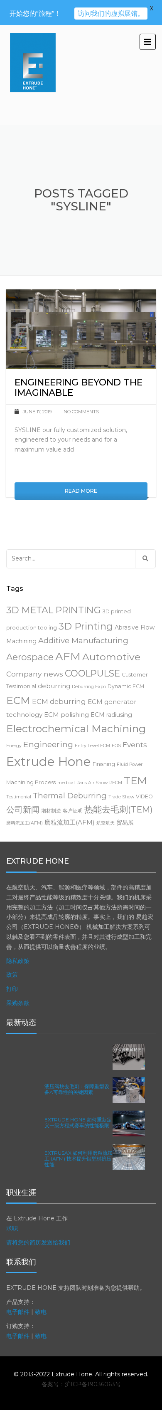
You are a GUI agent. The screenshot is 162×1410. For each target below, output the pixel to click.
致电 (41, 1312)
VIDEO (144, 796)
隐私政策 (17, 961)
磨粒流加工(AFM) (69, 822)
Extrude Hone (48, 761)
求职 (12, 1228)
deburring (54, 686)
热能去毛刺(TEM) (118, 809)
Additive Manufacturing (83, 640)
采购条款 (17, 1003)
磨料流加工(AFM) (24, 823)
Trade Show (121, 797)
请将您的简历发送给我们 (38, 1242)
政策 (12, 974)
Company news (34, 673)
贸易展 (125, 822)
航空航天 (105, 823)
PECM (115, 782)
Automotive (111, 657)
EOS (116, 745)
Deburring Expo (89, 686)
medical (66, 782)
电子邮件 (17, 1312)
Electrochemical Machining (76, 728)
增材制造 (51, 810)
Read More (81, 491)
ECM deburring (59, 701)
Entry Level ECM (92, 745)
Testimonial (18, 797)
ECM (18, 700)
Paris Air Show (92, 782)
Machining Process (31, 782)
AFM (68, 656)
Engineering (48, 744)
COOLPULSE (92, 673)
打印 (12, 989)
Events (135, 744)
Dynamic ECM (126, 686)
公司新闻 (22, 810)
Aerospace (30, 657)
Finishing (104, 764)
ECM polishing (66, 715)
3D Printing (86, 626)
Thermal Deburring (70, 795)
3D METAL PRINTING (53, 610)
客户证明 (73, 810)
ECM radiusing (111, 715)
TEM (135, 780)
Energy (14, 745)
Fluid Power (129, 764)
